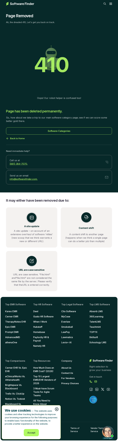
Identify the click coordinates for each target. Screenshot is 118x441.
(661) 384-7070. (19, 163)
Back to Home (17, 138)
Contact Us (67, 373)
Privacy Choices (70, 383)
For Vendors (68, 378)
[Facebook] (91, 389)
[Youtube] (108, 389)
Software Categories (59, 131)
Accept (31, 432)
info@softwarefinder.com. (24, 179)
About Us (66, 367)
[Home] (20, 3)
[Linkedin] (97, 389)
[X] (102, 389)
